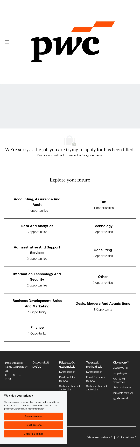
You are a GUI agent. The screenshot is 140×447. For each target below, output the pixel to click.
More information (36, 409)
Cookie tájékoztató (126, 438)
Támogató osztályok (123, 393)
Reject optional (33, 425)
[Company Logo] (72, 42)
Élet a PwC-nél (120, 368)
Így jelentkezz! (120, 399)
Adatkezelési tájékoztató (99, 438)
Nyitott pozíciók (67, 372)
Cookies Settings (34, 434)
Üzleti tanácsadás (122, 388)
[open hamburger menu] (7, 42)
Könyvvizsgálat (120, 373)
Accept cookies (33, 416)
